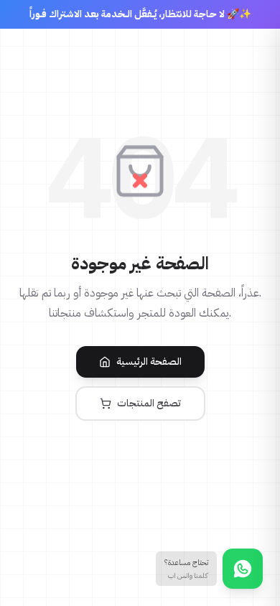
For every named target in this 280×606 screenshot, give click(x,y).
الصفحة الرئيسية (149, 361)
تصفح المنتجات (149, 403)
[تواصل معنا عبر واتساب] (243, 569)
